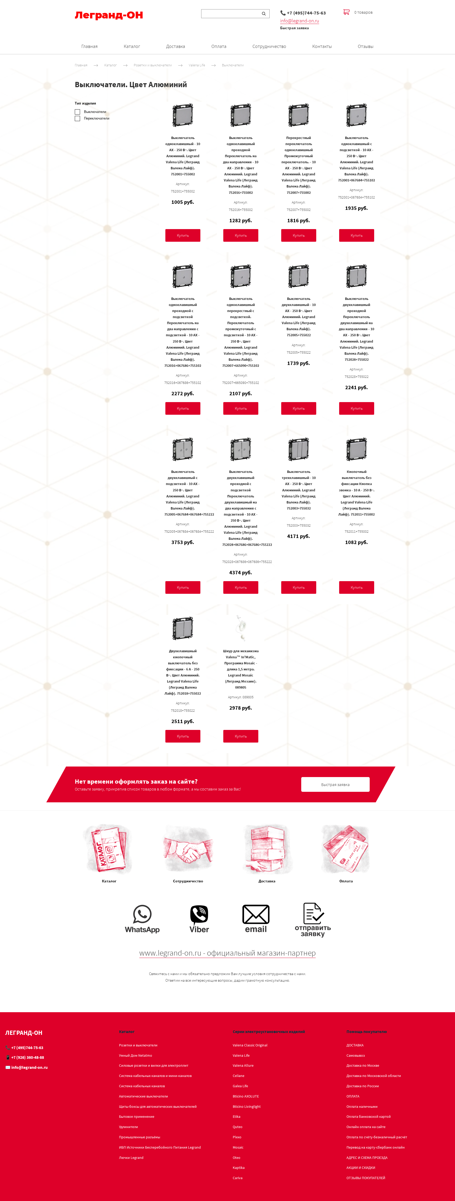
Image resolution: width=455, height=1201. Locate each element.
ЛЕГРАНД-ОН (23, 1033)
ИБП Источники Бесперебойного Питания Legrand (160, 1147)
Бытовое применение (136, 1116)
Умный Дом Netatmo (135, 1055)
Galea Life (240, 1086)
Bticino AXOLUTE (246, 1096)
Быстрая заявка (294, 27)
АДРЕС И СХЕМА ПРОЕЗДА (367, 1157)
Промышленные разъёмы (139, 1137)
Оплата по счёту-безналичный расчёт (377, 1137)
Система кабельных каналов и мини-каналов (155, 1075)
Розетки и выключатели (153, 65)
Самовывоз (356, 1055)
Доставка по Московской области (374, 1075)
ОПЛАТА (353, 1096)
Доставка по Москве (363, 1065)
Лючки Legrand (131, 1157)
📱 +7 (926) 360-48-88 (24, 1057)
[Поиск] (264, 14)
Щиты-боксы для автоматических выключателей (158, 1106)
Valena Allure (243, 1065)
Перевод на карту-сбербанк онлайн (376, 1147)
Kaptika (239, 1167)
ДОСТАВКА (355, 1045)
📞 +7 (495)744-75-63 (303, 13)
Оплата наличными (362, 1106)
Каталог (132, 46)
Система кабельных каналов (142, 1086)
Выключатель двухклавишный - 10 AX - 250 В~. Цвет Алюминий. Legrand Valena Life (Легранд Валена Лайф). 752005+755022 (299, 317)
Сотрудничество (269, 46)
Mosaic (238, 1147)
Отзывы (365, 46)
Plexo (237, 1137)
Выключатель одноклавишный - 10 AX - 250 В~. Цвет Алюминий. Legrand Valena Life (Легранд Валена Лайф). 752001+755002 (182, 156)
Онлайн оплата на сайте (366, 1126)
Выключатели (233, 65)
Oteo (236, 1157)
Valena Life (197, 65)
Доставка (175, 46)
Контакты (322, 46)
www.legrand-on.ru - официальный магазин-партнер (227, 953)
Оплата (218, 46)
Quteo (238, 1126)
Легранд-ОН (109, 15)
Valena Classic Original (250, 1045)
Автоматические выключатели (143, 1096)
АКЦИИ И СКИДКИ (361, 1167)
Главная (89, 46)
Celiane (238, 1075)
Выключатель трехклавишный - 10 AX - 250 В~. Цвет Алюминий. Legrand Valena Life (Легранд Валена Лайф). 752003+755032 (299, 490)
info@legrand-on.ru (299, 20)
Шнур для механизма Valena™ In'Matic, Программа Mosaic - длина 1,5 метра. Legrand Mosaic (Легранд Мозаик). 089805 (241, 669)
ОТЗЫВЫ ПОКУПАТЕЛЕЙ (366, 1177)
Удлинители (128, 1126)
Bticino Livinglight (247, 1106)
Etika (236, 1116)
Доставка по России (363, 1086)
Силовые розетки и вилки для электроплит (153, 1065)
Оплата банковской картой (369, 1116)
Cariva (238, 1177)
